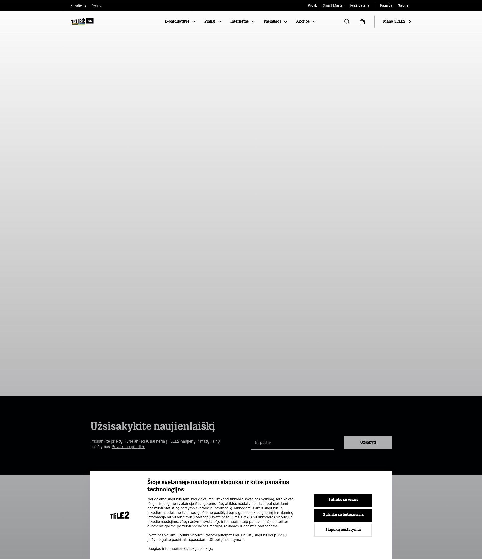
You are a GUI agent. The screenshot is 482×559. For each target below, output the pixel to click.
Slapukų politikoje (198, 548)
